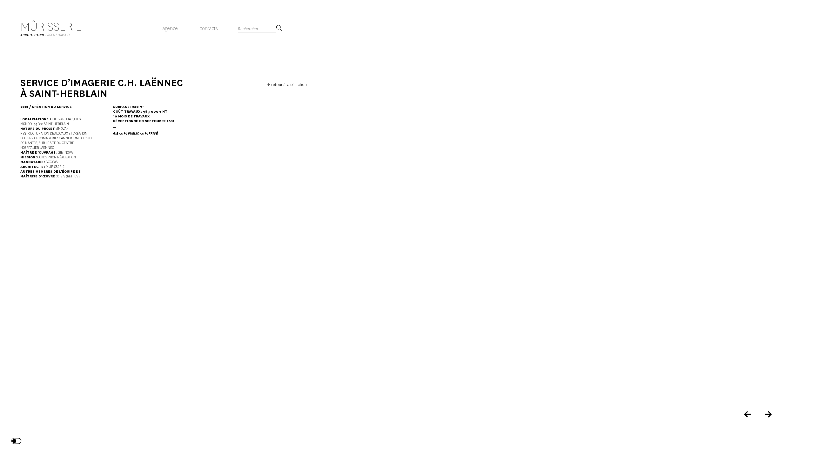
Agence (170, 28)
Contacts (208, 28)
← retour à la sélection (287, 84)
